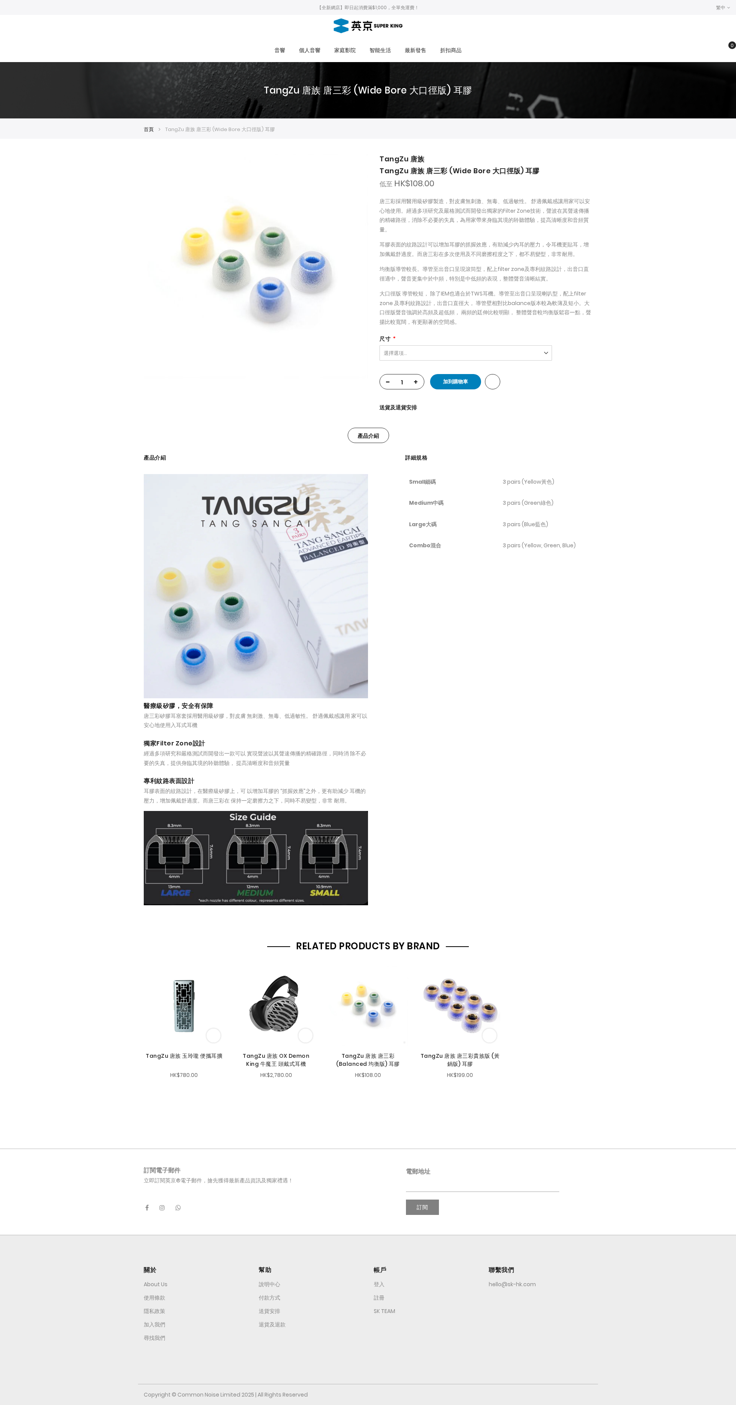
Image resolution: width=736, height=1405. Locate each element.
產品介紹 (368, 436)
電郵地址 (418, 1171)
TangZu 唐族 (402, 159)
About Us (156, 1284)
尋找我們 (154, 1338)
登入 (379, 1284)
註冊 (379, 1298)
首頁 (149, 129)
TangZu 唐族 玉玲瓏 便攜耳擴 (184, 1056)
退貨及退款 (272, 1324)
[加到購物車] (213, 1035)
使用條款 (154, 1298)
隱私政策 (154, 1311)
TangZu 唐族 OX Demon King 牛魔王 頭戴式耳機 (276, 1060)
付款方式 (269, 1298)
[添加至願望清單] (492, 381)
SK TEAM (384, 1311)
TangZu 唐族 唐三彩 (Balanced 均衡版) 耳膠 (368, 1060)
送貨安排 (269, 1311)
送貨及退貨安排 (398, 407)
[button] (723, 7)
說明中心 (269, 1284)
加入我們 (154, 1324)
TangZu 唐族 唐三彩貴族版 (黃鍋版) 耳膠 (460, 1060)
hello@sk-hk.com (512, 1284)
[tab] (368, 435)
